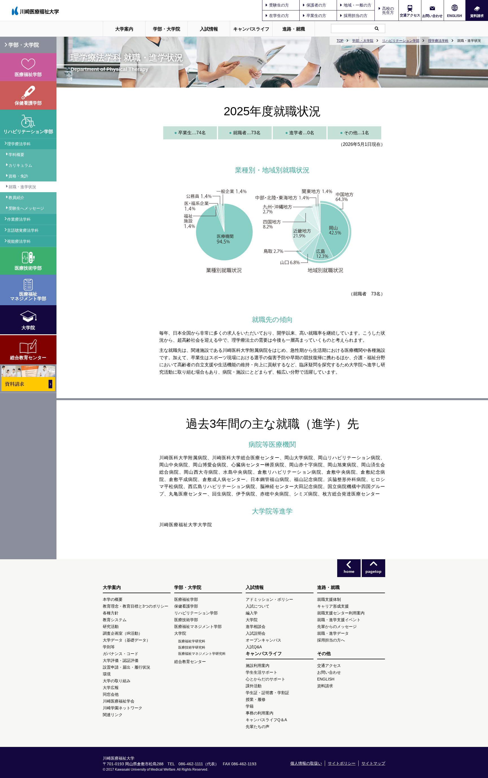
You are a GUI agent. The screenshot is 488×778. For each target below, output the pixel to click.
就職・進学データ (333, 633)
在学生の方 (279, 15)
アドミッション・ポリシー (269, 599)
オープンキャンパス (263, 640)
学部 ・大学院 (362, 41)
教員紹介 (16, 197)
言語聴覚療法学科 (23, 230)
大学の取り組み (116, 681)
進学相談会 (255, 626)
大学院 (180, 633)
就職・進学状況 (22, 187)
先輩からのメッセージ (337, 626)
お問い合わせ (432, 16)
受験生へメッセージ (26, 208)
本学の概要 (113, 599)
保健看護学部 (186, 606)
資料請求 (477, 16)
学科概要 (16, 154)
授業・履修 (255, 699)
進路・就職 (293, 29)
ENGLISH (454, 16)
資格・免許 (18, 176)
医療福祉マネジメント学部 (198, 626)
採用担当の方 (355, 15)
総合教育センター (190, 661)
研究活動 (111, 626)
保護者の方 (316, 5)
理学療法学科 (438, 41)
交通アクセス (410, 15)
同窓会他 (111, 694)
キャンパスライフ (251, 29)
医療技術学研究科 (191, 647)
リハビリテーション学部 (400, 41)
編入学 (252, 613)
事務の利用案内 (259, 713)
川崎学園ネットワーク (122, 708)
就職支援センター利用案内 (341, 613)
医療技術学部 (186, 619)
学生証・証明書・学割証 (267, 692)
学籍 (250, 706)
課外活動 (254, 686)
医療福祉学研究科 (191, 641)
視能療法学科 (19, 241)
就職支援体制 (329, 599)
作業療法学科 (19, 219)
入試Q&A (254, 647)
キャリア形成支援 (333, 606)
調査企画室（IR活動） (122, 633)
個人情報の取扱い (306, 763)
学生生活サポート (261, 672)
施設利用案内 (257, 665)
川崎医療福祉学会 (118, 701)
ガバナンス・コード (120, 653)
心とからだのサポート (265, 679)
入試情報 (209, 29)
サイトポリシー (342, 763)
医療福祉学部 (186, 599)
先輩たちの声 (257, 726)
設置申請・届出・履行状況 (126, 667)
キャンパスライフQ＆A (266, 720)
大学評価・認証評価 (120, 660)
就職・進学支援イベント (339, 619)
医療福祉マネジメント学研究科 (202, 654)
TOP (340, 41)
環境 (107, 674)
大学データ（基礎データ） (126, 640)
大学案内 (124, 29)
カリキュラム (20, 165)
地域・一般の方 (357, 5)
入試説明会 (255, 633)
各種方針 (111, 613)
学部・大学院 (166, 29)
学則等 (109, 647)
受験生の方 (279, 5)
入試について (257, 606)
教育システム (115, 619)
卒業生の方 (316, 15)
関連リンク (113, 714)
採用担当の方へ (331, 640)
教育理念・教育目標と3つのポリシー (135, 606)
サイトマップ (373, 763)
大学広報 (111, 687)
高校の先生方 (388, 10)
